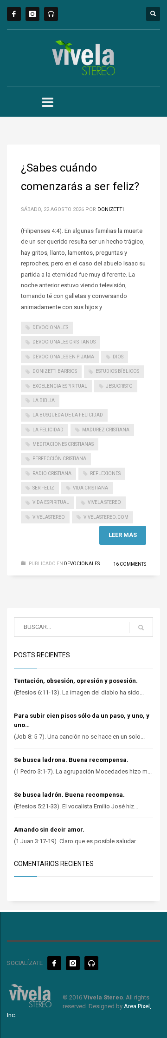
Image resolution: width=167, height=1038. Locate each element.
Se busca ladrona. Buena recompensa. (71, 759)
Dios (118, 356)
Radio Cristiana (51, 473)
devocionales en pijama (63, 356)
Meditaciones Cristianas (63, 444)
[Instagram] (32, 14)
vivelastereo (48, 517)
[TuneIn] (51, 14)
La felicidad (48, 429)
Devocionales (82, 563)
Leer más (123, 534)
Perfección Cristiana (59, 458)
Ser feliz (43, 487)
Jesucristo (119, 386)
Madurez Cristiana (105, 429)
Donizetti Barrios (54, 371)
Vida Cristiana (90, 487)
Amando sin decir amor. (49, 829)
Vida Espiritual (50, 502)
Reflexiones (105, 473)
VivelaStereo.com (106, 517)
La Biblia (43, 400)
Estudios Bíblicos (117, 371)
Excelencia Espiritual (59, 386)
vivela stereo (104, 502)
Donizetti (110, 209)
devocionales (50, 327)
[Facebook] (14, 14)
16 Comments (129, 564)
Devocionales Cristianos (64, 341)
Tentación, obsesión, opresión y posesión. (76, 680)
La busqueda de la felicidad (67, 414)
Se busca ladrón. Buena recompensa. (69, 794)
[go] (141, 627)
